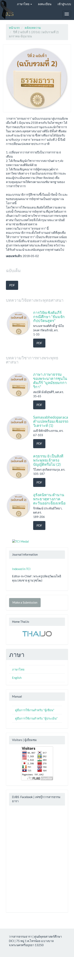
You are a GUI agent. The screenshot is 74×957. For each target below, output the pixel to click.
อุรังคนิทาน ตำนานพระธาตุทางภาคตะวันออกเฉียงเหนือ (49, 498)
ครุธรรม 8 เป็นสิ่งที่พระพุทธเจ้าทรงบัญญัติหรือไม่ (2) (48, 460)
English (17, 677)
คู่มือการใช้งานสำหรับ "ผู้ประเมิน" (36, 718)
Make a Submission (24, 602)
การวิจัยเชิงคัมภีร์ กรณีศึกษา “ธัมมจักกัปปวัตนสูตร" (49, 316)
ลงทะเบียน (44, 4)
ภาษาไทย (18, 669)
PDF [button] (12, 285)
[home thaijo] (37, 633)
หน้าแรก (14, 27)
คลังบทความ (33, 27)
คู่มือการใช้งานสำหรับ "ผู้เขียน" (34, 710)
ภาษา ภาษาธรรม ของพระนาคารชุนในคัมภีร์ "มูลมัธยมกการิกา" (50, 380)
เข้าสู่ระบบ (64, 4)
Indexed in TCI (21, 569)
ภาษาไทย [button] (23, 4)
